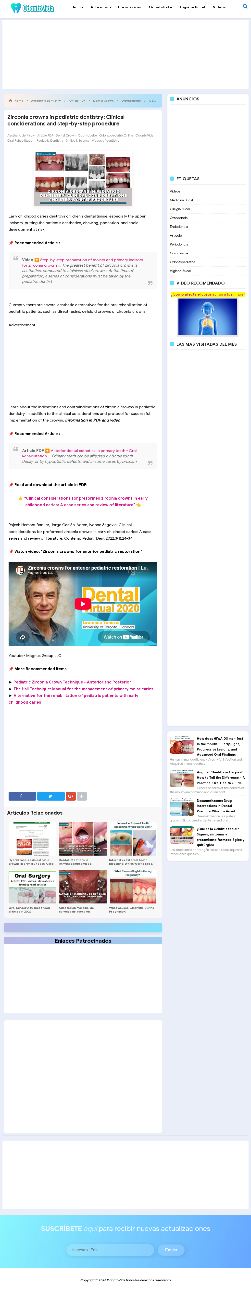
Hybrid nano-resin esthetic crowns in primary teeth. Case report (31, 863)
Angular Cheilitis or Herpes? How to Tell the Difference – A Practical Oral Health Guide (221, 777)
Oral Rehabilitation (20, 140)
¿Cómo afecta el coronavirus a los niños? (208, 294)
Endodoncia (179, 227)
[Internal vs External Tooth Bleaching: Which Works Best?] (133, 839)
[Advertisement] (125, 54)
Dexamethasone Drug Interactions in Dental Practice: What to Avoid (216, 806)
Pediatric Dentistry (50, 140)
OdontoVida (144, 135)
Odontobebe (87, 135)
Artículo (176, 235)
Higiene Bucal (180, 271)
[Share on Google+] (71, 796)
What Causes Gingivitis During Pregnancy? (131, 909)
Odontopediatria (182, 262)
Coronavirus (179, 253)
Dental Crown (65, 135)
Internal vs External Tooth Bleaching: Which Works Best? (131, 861)
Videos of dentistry (105, 140)
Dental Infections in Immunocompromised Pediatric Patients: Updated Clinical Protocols (79, 865)
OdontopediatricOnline (116, 135)
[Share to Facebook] (22, 796)
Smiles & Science (77, 140)
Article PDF (45, 135)
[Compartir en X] (51, 796)
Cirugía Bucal (180, 209)
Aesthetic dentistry (21, 135)
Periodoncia (179, 244)
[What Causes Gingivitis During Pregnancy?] (133, 886)
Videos (175, 191)
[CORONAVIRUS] (207, 316)
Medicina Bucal (181, 200)
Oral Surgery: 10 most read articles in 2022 (29, 909)
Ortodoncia (179, 218)
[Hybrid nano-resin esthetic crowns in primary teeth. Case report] (32, 839)
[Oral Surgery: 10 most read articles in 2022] (32, 886)
